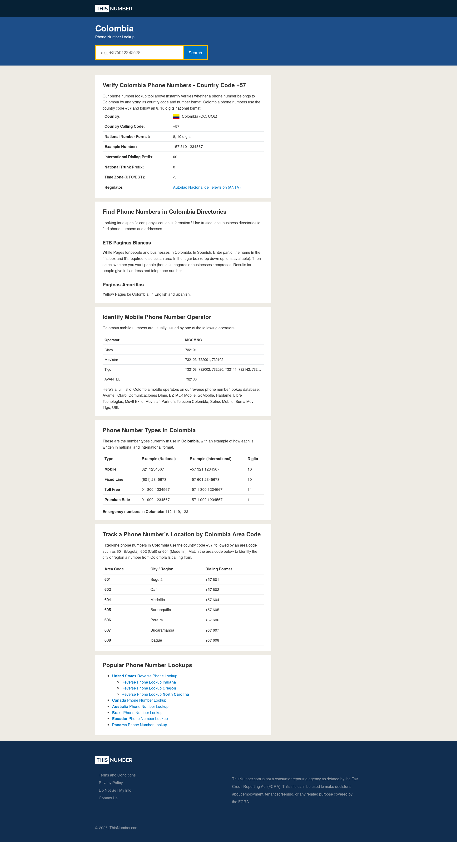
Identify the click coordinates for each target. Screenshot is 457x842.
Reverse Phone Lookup (144, 676)
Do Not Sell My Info (115, 790)
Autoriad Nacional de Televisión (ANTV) (207, 187)
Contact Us (108, 798)
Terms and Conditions (117, 775)
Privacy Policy (111, 782)
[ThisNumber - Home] (113, 762)
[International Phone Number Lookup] (113, 8)
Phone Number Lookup (139, 700)
